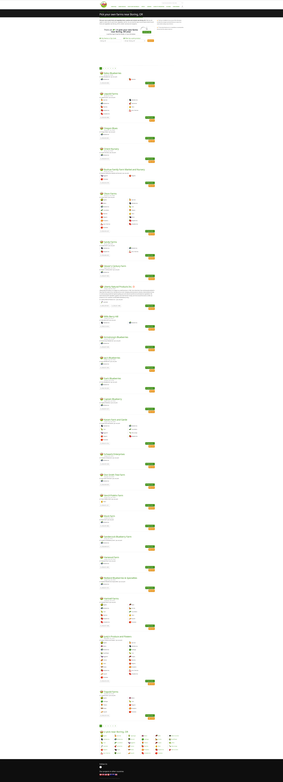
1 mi (152, 120)
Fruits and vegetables (133, 6)
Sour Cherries (106, 753)
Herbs (172, 742)
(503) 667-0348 (105, 347)
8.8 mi (152, 508)
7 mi (152, 370)
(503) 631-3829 (105, 567)
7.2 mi (152, 446)
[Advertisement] (140, 53)
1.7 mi (152, 161)
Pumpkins (146, 749)
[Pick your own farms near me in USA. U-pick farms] (104, 4)
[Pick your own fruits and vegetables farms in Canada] (108, 774)
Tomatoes (160, 753)
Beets (159, 735)
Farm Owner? (176, 6)
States (142, 6)
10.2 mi (152, 684)
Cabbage (146, 739)
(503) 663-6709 (105, 182)
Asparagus (133, 735)
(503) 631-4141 (105, 587)
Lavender (105, 746)
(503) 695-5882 (105, 526)
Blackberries (106, 739)
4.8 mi (152, 258)
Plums (118, 749)
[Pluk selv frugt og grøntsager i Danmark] (100, 774)
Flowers (146, 742)
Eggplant (133, 742)
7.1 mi (152, 411)
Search (151, 40)
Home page (113, 6)
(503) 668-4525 (105, 255)
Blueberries (120, 739)
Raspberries (161, 749)
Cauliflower (174, 739)
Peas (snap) (174, 746)
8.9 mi (152, 528)
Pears (159, 746)
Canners (149, 6)
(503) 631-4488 (116, 305)
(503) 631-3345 (105, 367)
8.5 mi (152, 487)
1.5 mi (152, 141)
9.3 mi (152, 570)
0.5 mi (152, 86)
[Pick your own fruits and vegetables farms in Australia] (111, 774)
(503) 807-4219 (105, 409)
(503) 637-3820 (105, 276)
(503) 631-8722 (105, 443)
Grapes (159, 742)
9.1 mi (152, 549)
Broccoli (132, 739)
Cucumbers (120, 742)
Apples (105, 735)
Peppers (105, 749)
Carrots (159, 739)
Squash (132, 753)
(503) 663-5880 (105, 117)
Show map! (147, 32)
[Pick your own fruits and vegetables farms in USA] (106, 774)
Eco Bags (168, 6)
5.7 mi (152, 329)
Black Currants (175, 735)
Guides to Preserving (158, 6)
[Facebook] (182, 6)
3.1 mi (152, 234)
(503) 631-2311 (105, 505)
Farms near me (122, 6)
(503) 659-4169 (105, 681)
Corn (104, 742)
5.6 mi (152, 308)
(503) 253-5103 (105, 715)
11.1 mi (152, 718)
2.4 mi (152, 185)
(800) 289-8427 (105, 305)
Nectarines (119, 746)
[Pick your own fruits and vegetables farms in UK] (116, 774)
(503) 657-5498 (105, 625)
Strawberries (147, 753)
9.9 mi (152, 590)
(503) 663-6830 (105, 83)
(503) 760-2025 (105, 388)
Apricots (119, 735)
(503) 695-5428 (105, 464)
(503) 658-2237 (105, 231)
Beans (145, 735)
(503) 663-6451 (105, 138)
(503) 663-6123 (105, 158)
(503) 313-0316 (105, 326)
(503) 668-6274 (105, 546)
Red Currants (174, 749)
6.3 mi (152, 350)
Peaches (146, 746)
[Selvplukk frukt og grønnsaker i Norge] (103, 774)
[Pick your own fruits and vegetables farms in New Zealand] (113, 774)
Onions (132, 746)
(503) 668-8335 (105, 484)
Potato (132, 749)
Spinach (119, 753)
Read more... (150, 83)
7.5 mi (152, 467)
